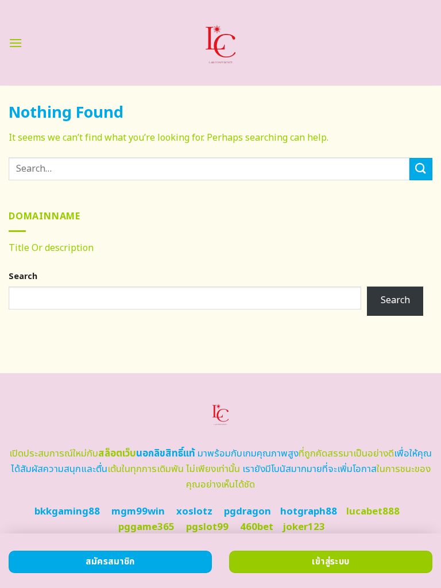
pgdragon (247, 511)
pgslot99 (207, 527)
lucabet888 (373, 511)
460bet (256, 527)
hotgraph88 (308, 511)
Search (23, 276)
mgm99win (138, 511)
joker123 (304, 527)
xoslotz (194, 511)
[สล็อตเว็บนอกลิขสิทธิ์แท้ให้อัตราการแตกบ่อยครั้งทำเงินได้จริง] (220, 43)
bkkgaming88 (67, 511)
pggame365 (146, 527)
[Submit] (420, 169)
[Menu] (15, 43)
